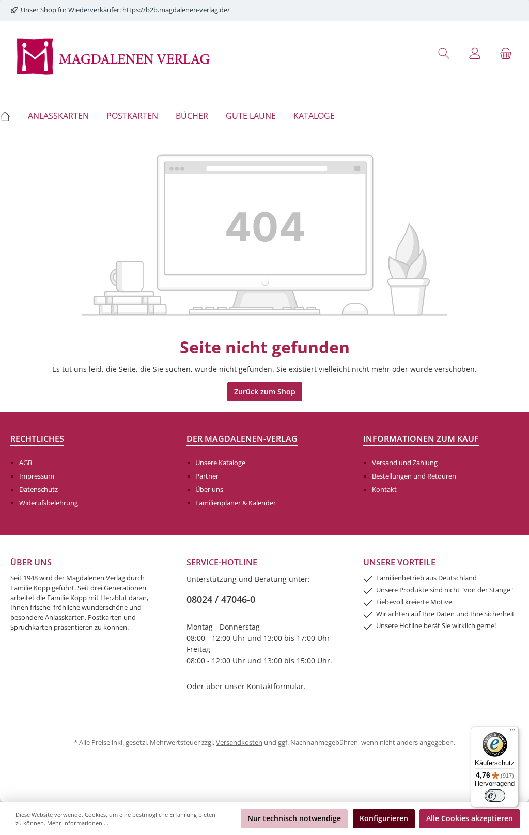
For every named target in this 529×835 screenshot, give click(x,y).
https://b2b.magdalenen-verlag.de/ (176, 10)
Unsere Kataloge (220, 462)
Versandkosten (239, 742)
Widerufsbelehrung (48, 503)
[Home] (9, 115)
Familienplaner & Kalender (235, 503)
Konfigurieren (384, 818)
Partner (207, 476)
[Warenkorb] (506, 53)
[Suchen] (444, 53)
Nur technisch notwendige (294, 818)
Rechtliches (37, 438)
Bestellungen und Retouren (414, 476)
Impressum (36, 476)
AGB (25, 462)
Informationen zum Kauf (421, 438)
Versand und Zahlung (405, 462)
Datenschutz (38, 489)
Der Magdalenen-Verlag (242, 438)
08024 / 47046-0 (220, 599)
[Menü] (512, 732)
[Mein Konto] (475, 53)
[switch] (495, 795)
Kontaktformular (275, 686)
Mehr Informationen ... (77, 823)
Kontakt (384, 489)
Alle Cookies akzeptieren (469, 818)
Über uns (209, 489)
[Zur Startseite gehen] (113, 56)
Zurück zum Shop (264, 391)
